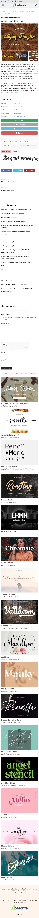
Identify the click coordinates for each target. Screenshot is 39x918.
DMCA (15, 900)
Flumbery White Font (9, 752)
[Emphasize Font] (19, 863)
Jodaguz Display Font (7, 190)
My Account (19, 1)
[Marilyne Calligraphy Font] (19, 832)
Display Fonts (5, 469)
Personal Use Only (19, 116)
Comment (5, 323)
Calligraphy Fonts (6, 437)
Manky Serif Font (7, 689)
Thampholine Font (8, 594)
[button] (36, 6)
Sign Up (10, 1)
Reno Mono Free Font (9, 466)
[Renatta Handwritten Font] (19, 706)
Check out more (20, 124)
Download (20, 120)
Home (4, 11)
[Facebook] (21, 914)
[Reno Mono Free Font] (19, 452)
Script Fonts (22, 11)
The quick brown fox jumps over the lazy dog (20, 158)
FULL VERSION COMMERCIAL (10, 93)
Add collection (20, 129)
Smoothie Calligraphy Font (11, 435)
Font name (9, 277)
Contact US (16, 902)
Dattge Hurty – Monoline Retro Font (14, 404)
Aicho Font (5, 814)
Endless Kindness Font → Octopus (16, 221)
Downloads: (7, 110)
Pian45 (3, 217)
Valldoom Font (6, 626)
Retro (8, 238)
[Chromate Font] (19, 549)
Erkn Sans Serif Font (8, 531)
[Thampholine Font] (19, 580)
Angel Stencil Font (8, 783)
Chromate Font (7, 563)
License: (5, 116)
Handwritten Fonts (6, 17)
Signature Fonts (13, 406)
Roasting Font (6, 500)
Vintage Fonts (23, 628)
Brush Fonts (4, 502)
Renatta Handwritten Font (11, 720)
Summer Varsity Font (12, 217)
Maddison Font (7, 657)
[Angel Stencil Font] (19, 769)
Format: (5, 107)
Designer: (6, 113)
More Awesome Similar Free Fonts (20, 374)
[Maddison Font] (19, 643)
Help (7, 269)
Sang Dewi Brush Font (8, 182)
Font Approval (33, 900)
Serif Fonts (13, 565)
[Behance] (18, 914)
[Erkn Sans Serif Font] (19, 517)
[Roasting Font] (19, 486)
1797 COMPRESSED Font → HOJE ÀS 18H (16, 285)
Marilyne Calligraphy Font (10, 846)
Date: (4, 103)
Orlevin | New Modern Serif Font (15, 213)
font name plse (11, 242)
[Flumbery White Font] (19, 737)
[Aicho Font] (19, 800)
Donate (20, 133)
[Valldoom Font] (19, 612)
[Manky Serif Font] (19, 674)
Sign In (3, 1)
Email (3, 360)
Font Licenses (23, 900)
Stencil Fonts (21, 785)
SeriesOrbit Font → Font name (14, 281)
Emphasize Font (7, 877)
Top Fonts (24, 902)
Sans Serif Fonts (24, 469)
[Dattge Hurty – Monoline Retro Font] (19, 389)
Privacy (9, 900)
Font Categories (12, 11)
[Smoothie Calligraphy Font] (19, 421)
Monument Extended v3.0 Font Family (21, 209)
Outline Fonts (5, 565)
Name (3, 352)
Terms (3, 900)
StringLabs (17, 113)
